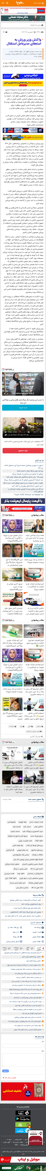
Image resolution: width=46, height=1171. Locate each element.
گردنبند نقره (16, 826)
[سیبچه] (23, 1113)
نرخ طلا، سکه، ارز (13, 927)
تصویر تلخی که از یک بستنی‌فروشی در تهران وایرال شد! (24, 1021)
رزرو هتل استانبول (37, 850)
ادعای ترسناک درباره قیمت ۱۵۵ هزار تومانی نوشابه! (26, 969)
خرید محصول (23, 450)
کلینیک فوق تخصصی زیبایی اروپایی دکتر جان (28, 859)
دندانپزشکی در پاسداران (35, 873)
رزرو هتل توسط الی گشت (34, 845)
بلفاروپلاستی (11, 822)
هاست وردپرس (9, 873)
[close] (1, 1155)
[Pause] (4, 393)
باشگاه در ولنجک (37, 854)
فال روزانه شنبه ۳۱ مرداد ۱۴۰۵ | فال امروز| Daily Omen (25, 989)
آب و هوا (16, 932)
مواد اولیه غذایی (18, 845)
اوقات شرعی (37, 941)
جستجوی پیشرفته (25, 1145)
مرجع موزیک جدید (36, 836)
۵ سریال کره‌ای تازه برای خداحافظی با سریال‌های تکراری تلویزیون (22, 953)
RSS (16, 1145)
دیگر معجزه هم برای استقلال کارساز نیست (27, 908)
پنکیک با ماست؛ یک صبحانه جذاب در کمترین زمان (26, 981)
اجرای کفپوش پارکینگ (35, 883)
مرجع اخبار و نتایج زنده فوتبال (17, 836)
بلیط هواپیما (22, 822)
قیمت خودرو (37, 932)
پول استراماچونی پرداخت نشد (31, 904)
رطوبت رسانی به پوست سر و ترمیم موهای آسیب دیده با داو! (23, 483)
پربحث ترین (5, 948)
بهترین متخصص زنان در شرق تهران (31, 878)
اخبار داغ (27, 948)
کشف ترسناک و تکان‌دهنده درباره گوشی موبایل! (25, 900)
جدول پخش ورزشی (12, 941)
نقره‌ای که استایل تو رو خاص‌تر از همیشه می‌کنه (27, 474)
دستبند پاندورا (15, 831)
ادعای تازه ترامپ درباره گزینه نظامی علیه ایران (28, 1005)
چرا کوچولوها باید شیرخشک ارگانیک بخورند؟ (28, 494)
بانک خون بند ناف (37, 887)
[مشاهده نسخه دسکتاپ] (3, 3)
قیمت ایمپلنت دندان (36, 822)
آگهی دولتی (6, 1142)
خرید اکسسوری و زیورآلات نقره (33, 831)
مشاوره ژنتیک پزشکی (12, 864)
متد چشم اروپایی (22, 850)
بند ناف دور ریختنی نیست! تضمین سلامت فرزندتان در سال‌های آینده (25, 490)
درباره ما (9, 1139)
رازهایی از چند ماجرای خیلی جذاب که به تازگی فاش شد (23, 916)
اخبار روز (27, 1139)
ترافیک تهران (36, 936)
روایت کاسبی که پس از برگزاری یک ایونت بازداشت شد (25, 1001)
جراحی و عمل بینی (22, 887)
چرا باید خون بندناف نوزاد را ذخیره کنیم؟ (30, 471)
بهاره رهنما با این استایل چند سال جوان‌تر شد (27, 1025)
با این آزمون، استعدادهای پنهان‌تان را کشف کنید (27, 486)
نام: (43, 1041)
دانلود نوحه (20, 873)
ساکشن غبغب (38, 826)
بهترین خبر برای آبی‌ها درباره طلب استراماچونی (25, 912)
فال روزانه (16, 936)
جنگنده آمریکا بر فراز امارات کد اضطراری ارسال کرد (26, 985)
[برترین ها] (20, 3)
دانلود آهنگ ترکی (11, 878)
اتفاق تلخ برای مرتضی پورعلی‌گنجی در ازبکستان (27, 998)
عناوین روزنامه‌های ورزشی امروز (31, 957)
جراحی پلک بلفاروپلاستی (21, 854)
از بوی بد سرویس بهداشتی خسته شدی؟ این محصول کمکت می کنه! (23, 466)
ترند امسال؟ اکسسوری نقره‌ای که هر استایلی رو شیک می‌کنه (23, 480)
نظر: (42, 1051)
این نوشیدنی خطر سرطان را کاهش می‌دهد (28, 977)
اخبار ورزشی (18, 1139)
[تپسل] (3, 369)
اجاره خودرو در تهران (25, 840)
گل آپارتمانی (10, 850)
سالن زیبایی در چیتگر (20, 869)
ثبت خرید (23, 407)
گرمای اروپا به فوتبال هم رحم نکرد (31, 1013)
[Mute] (8, 393)
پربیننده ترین (16, 948)
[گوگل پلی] (23, 1119)
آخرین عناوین (39, 948)
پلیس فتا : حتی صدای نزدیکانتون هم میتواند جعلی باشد (24, 477)
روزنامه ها (37, 927)
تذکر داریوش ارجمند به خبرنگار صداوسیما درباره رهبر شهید (24, 965)
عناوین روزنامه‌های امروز (33, 961)
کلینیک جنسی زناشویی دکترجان (32, 864)
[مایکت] (23, 1131)
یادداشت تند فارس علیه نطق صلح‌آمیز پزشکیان (27, 1017)
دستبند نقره (27, 826)
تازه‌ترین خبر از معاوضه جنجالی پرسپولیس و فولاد (27, 1009)
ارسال (5, 1071)
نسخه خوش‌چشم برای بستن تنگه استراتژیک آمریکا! (25, 993)
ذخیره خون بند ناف (36, 869)
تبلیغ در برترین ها (18, 1142)
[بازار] (23, 1125)
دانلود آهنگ (39, 840)
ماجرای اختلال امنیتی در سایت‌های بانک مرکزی (27, 1030)
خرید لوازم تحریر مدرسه (17, 883)
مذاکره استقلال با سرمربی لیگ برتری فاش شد (28, 973)
